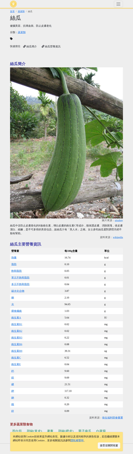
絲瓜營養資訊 (52, 46)
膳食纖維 (16, 311)
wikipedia (118, 237)
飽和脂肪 (16, 271)
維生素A (16, 317)
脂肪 (14, 264)
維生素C (16, 357)
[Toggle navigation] (118, 4)
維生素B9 (16, 351)
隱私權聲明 (77, 440)
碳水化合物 (17, 291)
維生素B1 (16, 324)
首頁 (12, 11)
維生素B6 (16, 344)
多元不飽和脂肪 (20, 284)
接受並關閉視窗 (109, 445)
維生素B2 (16, 331)
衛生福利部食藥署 (112, 417)
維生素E (16, 364)
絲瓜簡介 (31, 46)
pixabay (119, 220)
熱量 (14, 257)
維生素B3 (16, 337)
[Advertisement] (95, 37)
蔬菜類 (21, 11)
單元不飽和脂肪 (20, 277)
